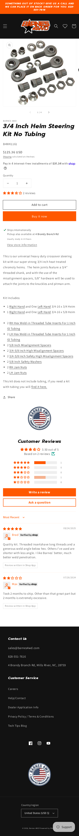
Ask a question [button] (39, 502)
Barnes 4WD (34, 828)
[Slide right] (48, 112)
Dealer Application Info (23, 707)
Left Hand (44, 306)
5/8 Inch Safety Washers (25, 362)
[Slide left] (30, 112)
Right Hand (17, 306)
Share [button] (11, 397)
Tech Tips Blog (17, 725)
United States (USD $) (37, 813)
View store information (22, 245)
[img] (12, 529)
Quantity (8, 175)
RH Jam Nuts (18, 367)
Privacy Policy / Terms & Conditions (31, 716)
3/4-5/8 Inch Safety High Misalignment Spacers (41, 356)
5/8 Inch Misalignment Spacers (30, 345)
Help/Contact (17, 698)
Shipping (7, 156)
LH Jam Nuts (18, 373)
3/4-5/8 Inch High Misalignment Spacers (36, 351)
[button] (5, 26)
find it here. (39, 387)
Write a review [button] (39, 492)
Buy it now (39, 216)
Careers (13, 689)
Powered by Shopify (48, 828)
